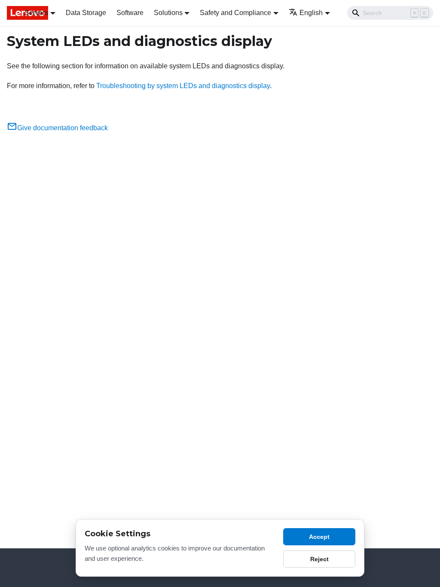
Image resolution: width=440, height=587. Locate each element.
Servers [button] (36, 12)
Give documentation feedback (62, 127)
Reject (319, 559)
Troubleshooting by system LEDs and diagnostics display (183, 85)
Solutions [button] (168, 12)
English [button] (311, 12)
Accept (319, 536)
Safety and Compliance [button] (235, 12)
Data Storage (86, 12)
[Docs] (9, 13)
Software (130, 12)
